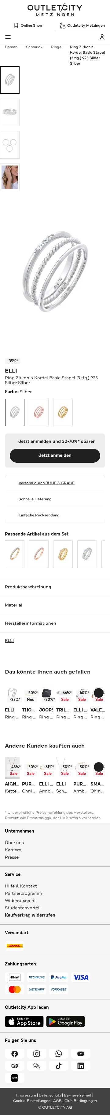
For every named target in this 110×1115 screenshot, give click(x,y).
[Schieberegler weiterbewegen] (99, 693)
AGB (57, 1100)
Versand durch (47, 483)
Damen (11, 47)
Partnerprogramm (23, 893)
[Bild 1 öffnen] (10, 80)
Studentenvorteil (23, 908)
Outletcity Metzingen (55, 10)
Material (13, 605)
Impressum (26, 1095)
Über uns (14, 842)
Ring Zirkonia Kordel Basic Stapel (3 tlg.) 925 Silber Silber (87, 55)
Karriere (13, 850)
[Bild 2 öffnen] (10, 112)
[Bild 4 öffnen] (10, 177)
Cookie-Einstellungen (31, 1100)
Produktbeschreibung (28, 587)
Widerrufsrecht (20, 900)
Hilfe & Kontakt (21, 886)
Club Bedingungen (80, 1100)
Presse (12, 857)
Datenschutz (50, 1095)
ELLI (11, 370)
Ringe (56, 47)
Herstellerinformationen (30, 623)
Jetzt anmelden (55, 455)
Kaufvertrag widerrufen (30, 915)
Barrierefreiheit (77, 1095)
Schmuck (34, 47)
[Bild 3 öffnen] (10, 145)
